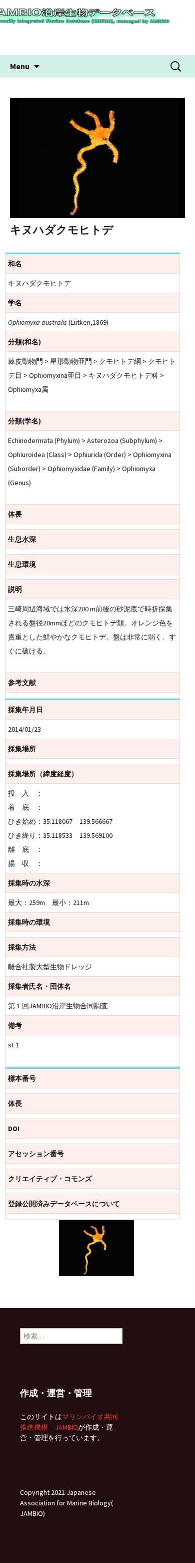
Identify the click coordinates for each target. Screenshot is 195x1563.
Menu (20, 66)
